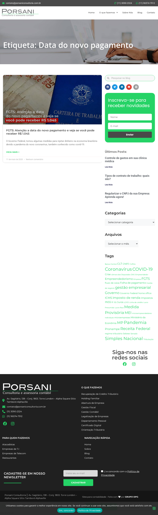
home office (144, 293)
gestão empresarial (133, 287)
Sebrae (126, 333)
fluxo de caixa (112, 282)
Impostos (147, 297)
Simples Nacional (124, 338)
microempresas (122, 317)
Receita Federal (135, 328)
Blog (139, 12)
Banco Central (111, 264)
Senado (134, 334)
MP (120, 322)
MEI (128, 313)
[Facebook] (125, 364)
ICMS (108, 298)
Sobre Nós (127, 12)
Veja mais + (12, 152)
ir (112, 302)
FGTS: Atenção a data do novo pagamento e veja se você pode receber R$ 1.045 (50, 132)
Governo (112, 293)
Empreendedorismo (119, 279)
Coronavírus (118, 269)
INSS (108, 302)
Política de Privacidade (89, 510)
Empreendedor (141, 275)
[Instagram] (134, 364)
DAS (133, 274)
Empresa (137, 279)
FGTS (145, 279)
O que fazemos (107, 12)
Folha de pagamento (133, 282)
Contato (151, 12)
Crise (108, 274)
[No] (154, 508)
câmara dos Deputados (120, 275)
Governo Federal (129, 293)
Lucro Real (119, 308)
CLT (119, 263)
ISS (115, 302)
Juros (120, 302)
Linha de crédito (136, 302)
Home (91, 12)
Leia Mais (109, 167)
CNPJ (126, 263)
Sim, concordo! (66, 510)
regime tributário (113, 333)
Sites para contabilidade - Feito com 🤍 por (110, 497)
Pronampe (112, 329)
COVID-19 (142, 269)
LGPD (126, 302)
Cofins (132, 264)
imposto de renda (126, 298)
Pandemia (135, 322)
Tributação (148, 339)
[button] (107, 87)
